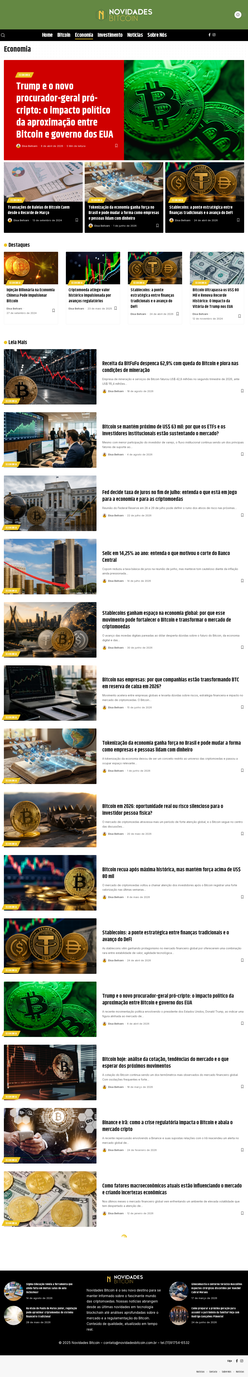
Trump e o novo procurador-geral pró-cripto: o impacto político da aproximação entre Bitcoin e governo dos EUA (64, 111)
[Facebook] (210, 35)
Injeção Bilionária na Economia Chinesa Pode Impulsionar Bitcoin (31, 295)
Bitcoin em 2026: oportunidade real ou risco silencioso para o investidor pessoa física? (162, 809)
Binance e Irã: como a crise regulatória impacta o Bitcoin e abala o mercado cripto (167, 1126)
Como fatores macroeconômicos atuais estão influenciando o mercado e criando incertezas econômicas (172, 1189)
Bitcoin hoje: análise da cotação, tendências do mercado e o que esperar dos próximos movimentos (165, 1062)
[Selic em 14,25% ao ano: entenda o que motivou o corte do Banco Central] (50, 566)
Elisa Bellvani (29, 145)
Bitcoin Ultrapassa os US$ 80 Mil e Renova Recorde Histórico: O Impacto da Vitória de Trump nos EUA (216, 298)
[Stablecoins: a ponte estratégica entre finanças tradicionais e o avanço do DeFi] (204, 181)
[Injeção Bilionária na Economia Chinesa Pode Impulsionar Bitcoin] (31, 268)
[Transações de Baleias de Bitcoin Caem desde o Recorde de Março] (43, 181)
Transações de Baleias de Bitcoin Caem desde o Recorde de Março (39, 210)
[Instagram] (214, 35)
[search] (9, 15)
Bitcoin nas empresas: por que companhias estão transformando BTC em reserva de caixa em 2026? (170, 683)
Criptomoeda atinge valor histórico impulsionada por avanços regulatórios (90, 295)
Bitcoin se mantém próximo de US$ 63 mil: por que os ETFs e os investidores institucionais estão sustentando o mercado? (164, 430)
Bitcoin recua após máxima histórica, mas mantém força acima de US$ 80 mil (171, 873)
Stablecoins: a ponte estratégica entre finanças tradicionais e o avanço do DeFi (201, 210)
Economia (24, 74)
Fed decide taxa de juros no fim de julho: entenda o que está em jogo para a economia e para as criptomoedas (169, 495)
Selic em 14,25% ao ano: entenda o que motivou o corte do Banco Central (166, 556)
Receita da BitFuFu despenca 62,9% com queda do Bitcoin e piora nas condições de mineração (170, 367)
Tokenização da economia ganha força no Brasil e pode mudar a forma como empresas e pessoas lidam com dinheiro (124, 213)
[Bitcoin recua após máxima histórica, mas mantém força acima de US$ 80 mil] (50, 883)
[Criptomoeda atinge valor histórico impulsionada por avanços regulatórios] (93, 268)
